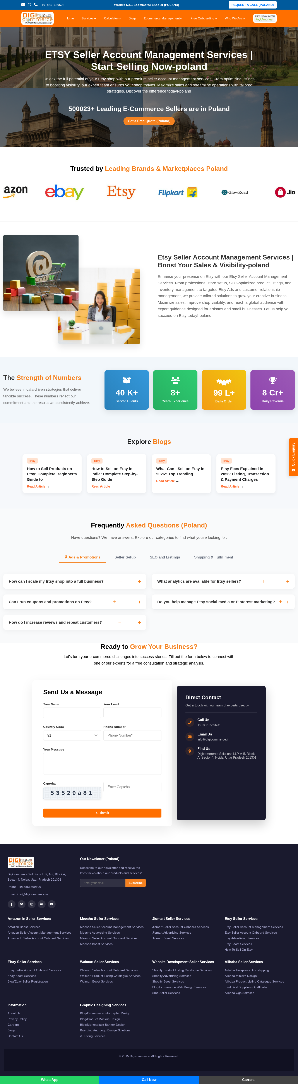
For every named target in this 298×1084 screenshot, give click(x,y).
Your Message (53, 749)
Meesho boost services (96, 944)
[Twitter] (22, 904)
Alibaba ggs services (239, 993)
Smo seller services (166, 993)
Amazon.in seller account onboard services (38, 938)
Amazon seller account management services (39, 932)
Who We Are (233, 18)
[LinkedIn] (42, 904)
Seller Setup (125, 557)
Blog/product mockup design (100, 1019)
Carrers (248, 1080)
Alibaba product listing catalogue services (254, 981)
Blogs (132, 18)
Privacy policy (17, 1019)
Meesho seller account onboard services (108, 938)
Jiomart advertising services (171, 932)
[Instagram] (32, 904)
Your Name (51, 704)
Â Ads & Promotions (82, 557)
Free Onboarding (202, 18)
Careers (13, 1024)
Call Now (149, 1080)
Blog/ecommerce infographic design (105, 1013)
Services (87, 18)
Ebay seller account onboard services (34, 970)
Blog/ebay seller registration (28, 981)
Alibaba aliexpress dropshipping (247, 970)
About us (14, 1013)
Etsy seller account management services (254, 927)
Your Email (111, 704)
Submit (102, 813)
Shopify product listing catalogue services (182, 970)
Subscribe (135, 883)
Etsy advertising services (242, 938)
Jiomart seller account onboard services (180, 927)
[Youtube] (52, 904)
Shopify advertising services (171, 975)
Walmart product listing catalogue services (110, 975)
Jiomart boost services (168, 938)
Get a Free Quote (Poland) (149, 121)
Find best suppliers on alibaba (246, 987)
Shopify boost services (168, 981)
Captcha (49, 783)
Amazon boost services (24, 927)
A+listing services (92, 1036)
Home (70, 18)
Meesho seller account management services (112, 927)
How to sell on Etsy (239, 949)
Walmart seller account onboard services (109, 970)
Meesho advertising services (100, 932)
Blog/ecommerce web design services (179, 987)
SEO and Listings (165, 557)
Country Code (53, 726)
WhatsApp (49, 1080)
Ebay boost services (22, 975)
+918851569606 (208, 725)
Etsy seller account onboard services (251, 932)
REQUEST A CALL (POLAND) (252, 5)
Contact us (15, 1036)
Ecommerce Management (162, 18)
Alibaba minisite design (241, 975)
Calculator (111, 18)
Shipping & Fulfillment (213, 557)
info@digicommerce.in (213, 739)
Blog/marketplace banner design (102, 1024)
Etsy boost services (238, 944)
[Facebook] (11, 904)
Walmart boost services (96, 981)
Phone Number (114, 726)
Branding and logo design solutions (105, 1030)
